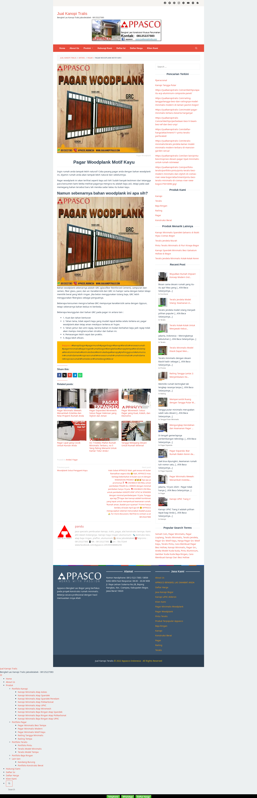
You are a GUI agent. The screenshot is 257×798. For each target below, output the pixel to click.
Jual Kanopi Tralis (72, 13)
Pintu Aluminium (189, 550)
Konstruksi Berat (163, 220)
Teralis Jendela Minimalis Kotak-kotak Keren (177, 258)
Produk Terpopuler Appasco (169, 621)
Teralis (158, 200)
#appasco (67, 345)
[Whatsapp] (80, 375)
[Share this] (59, 375)
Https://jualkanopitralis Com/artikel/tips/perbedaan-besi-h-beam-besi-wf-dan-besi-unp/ (176, 121)
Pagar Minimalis (176, 534)
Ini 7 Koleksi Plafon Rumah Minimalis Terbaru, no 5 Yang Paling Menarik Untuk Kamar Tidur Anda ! (102, 446)
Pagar (75, 459)
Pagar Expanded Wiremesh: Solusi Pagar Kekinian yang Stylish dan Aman (103, 413)
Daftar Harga (161, 587)
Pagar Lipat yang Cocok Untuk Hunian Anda (68, 444)
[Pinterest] (174, 3)
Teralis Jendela (190, 537)
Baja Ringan (161, 205)
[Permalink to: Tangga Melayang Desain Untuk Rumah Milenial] (136, 431)
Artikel (69, 459)
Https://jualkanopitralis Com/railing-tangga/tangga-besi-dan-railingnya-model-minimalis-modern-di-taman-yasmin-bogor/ (177, 101)
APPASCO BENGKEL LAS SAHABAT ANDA (174, 582)
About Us (159, 577)
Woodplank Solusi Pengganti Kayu (72, 469)
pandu (79, 526)
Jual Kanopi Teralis (104, 660)
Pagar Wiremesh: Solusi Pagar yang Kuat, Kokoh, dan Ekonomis (136, 413)
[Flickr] (193, 3)
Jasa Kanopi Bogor (164, 592)
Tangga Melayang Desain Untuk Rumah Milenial (134, 444)
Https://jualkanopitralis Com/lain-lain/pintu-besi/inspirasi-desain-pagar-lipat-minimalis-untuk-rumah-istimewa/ (177, 159)
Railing (158, 210)
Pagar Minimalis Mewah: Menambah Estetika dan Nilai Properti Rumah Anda (70, 413)
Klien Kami (160, 601)
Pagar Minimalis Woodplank (169, 606)
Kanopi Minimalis (176, 547)
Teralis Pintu (167, 544)
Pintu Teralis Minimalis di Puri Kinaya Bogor (177, 245)
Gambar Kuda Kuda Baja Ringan (171, 554)
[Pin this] (70, 375)
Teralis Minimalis (173, 537)
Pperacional (161, 80)
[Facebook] (165, 3)
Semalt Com (161, 534)
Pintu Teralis (161, 616)
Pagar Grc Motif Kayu (165, 540)
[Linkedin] (183, 3)
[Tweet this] (64, 375)
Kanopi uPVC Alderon (165, 596)
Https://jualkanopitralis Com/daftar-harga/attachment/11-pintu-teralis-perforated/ (173, 132)
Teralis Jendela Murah (166, 240)
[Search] (196, 48)
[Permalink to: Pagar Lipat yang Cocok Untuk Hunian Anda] (71, 431)
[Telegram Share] (75, 375)
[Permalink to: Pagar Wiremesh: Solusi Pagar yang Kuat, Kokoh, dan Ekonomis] (136, 399)
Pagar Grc (191, 547)
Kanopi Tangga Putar (165, 85)
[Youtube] (188, 3)
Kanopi (158, 196)
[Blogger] (197, 3)
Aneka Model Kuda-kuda (167, 550)
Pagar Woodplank (164, 611)
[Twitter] (169, 3)
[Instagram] (179, 3)
